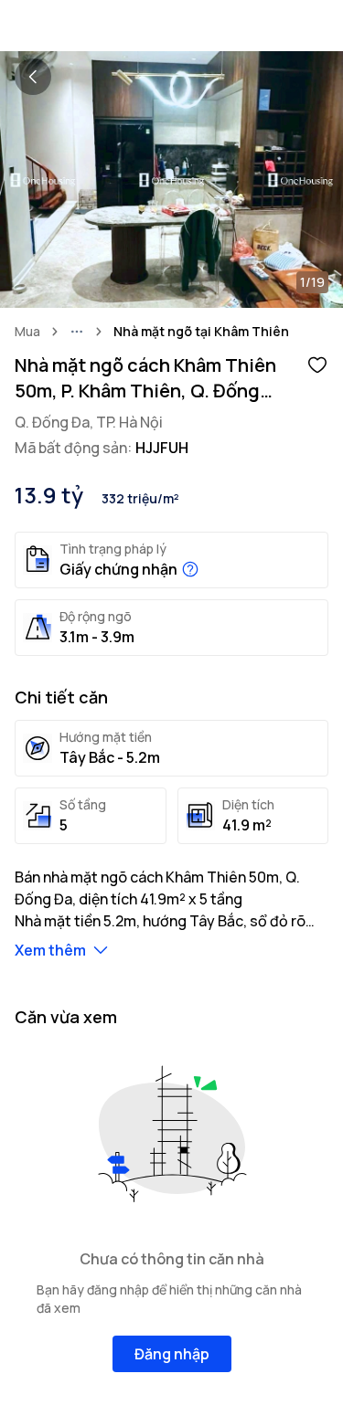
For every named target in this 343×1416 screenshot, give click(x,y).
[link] (201, 331)
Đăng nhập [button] (171, 1354)
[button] (317, 364)
